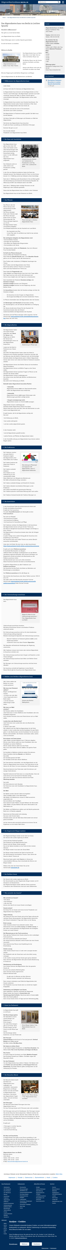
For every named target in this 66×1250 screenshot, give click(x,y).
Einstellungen (13, 1244)
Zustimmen (37, 1244)
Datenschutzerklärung (21, 1238)
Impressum (53, 1248)
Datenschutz (45, 1248)
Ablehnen (24, 1244)
